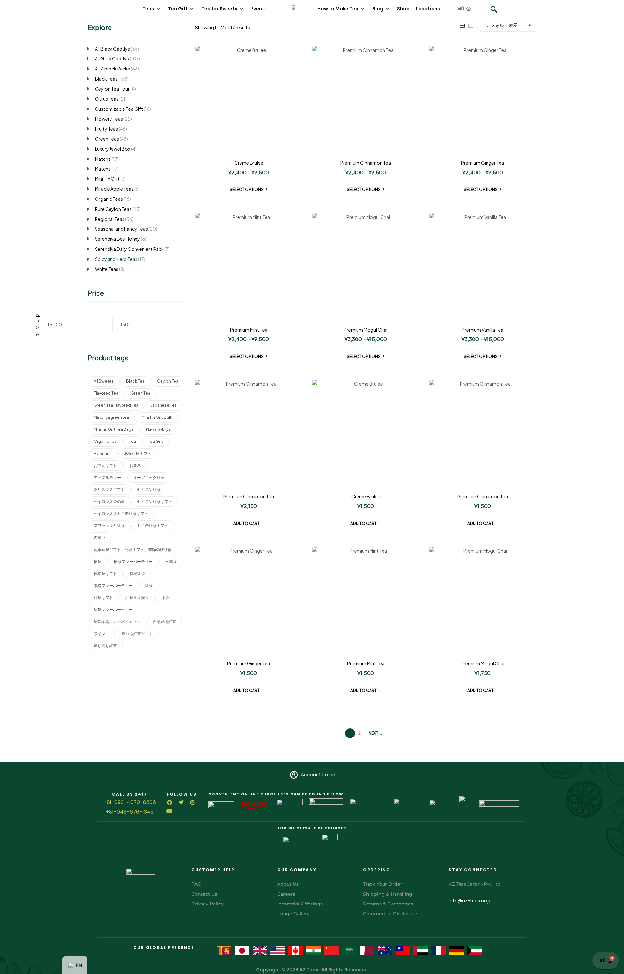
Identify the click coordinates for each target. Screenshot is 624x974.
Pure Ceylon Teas (113, 209)
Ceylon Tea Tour (112, 89)
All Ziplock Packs (112, 68)
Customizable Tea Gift (119, 109)
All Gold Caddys (112, 58)
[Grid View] (462, 25)
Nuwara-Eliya (158, 429)
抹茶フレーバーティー (133, 561)
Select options (247, 189)
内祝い (99, 537)
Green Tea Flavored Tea (116, 405)
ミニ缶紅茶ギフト (152, 525)
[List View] (470, 25)
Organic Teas (109, 199)
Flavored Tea (106, 393)
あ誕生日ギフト (137, 453)
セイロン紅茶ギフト (154, 501)
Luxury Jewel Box (112, 149)
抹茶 (97, 561)
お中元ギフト (105, 465)
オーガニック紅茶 (148, 477)
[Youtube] (169, 811)
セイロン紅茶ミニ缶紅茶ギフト (121, 513)
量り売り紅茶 (105, 645)
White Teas (106, 269)
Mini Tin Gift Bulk (156, 417)
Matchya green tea (111, 417)
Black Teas (106, 79)
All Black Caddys (112, 49)
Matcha (103, 159)
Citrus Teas (107, 99)
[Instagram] (192, 802)
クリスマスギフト (109, 489)
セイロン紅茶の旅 (109, 501)
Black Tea (135, 381)
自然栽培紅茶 (164, 621)
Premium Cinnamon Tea (365, 163)
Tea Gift (155, 441)
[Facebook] (169, 802)
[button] (152, 9)
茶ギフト (101, 633)
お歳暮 (135, 465)
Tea (132, 441)
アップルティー (107, 477)
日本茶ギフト (105, 573)
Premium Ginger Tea (482, 163)
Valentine (103, 453)
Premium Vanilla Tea (482, 330)
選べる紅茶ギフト (137, 633)
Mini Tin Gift (107, 179)
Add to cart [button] (246, 523)
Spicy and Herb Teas (116, 259)
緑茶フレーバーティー (113, 609)
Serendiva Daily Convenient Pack (129, 249)
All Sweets (104, 381)
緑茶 (165, 597)
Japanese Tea (164, 405)
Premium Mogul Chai (365, 330)
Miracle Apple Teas (114, 189)
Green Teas (107, 139)
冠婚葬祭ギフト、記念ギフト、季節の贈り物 (133, 549)
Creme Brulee (248, 163)
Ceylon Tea (167, 381)
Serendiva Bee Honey (117, 239)
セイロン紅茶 (149, 489)
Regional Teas (109, 219)
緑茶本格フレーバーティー (117, 621)
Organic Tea (105, 441)
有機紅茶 (137, 573)
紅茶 (149, 585)
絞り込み (38, 324)
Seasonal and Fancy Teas (121, 229)
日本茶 (171, 561)
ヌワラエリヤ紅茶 (109, 525)
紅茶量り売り (137, 597)
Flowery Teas (109, 119)
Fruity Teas (106, 129)
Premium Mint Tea (248, 330)
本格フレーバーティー (113, 585)
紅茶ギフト (103, 597)
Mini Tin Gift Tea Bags (114, 429)
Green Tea (140, 393)
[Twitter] (181, 802)
